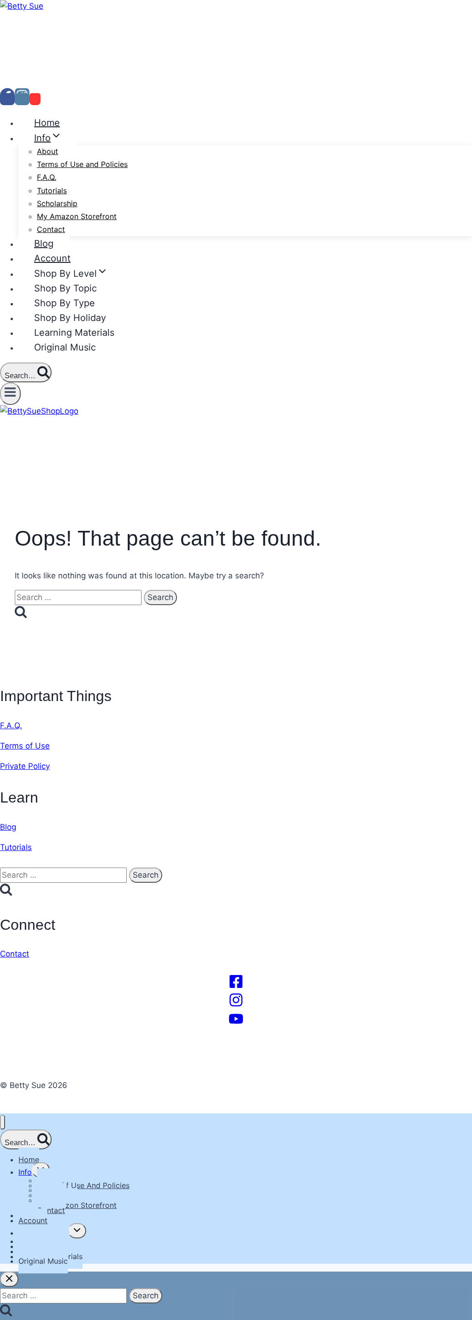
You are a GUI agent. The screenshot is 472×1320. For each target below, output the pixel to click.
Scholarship (57, 203)
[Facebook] (7, 99)
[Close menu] (2, 1122)
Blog (43, 243)
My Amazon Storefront (77, 216)
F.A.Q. (46, 177)
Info (25, 1172)
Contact (51, 229)
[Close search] (9, 1279)
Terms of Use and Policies (82, 164)
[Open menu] (10, 393)
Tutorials (52, 190)
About (47, 151)
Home (47, 122)
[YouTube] (35, 99)
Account (52, 258)
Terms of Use (25, 745)
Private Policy (25, 766)
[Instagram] (22, 99)
